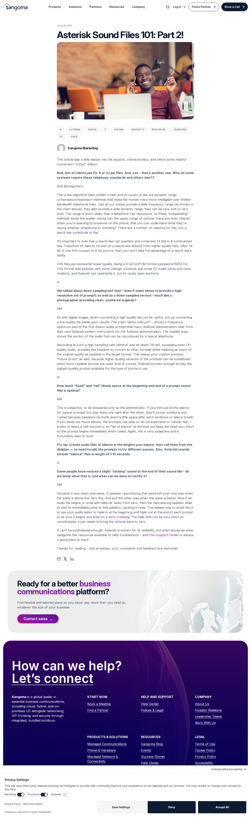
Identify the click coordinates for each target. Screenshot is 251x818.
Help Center (150, 704)
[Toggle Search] (168, 7)
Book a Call (232, 6)
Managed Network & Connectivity (102, 759)
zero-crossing (118, 517)
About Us (202, 704)
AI (60, 129)
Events (146, 750)
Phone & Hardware (101, 750)
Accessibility (204, 763)
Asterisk (74, 129)
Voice (73, 136)
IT (105, 129)
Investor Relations (208, 710)
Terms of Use (205, 744)
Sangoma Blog (152, 744)
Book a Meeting (99, 704)
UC (61, 136)
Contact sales (36, 619)
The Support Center (164, 535)
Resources (159, 129)
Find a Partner (201, 6)
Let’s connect (52, 678)
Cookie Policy (205, 750)
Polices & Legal (152, 710)
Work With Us (205, 723)
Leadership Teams (208, 716)
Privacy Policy (205, 756)
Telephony (180, 129)
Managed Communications (107, 744)
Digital (92, 129)
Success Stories (153, 756)
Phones (119, 129)
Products (137, 129)
